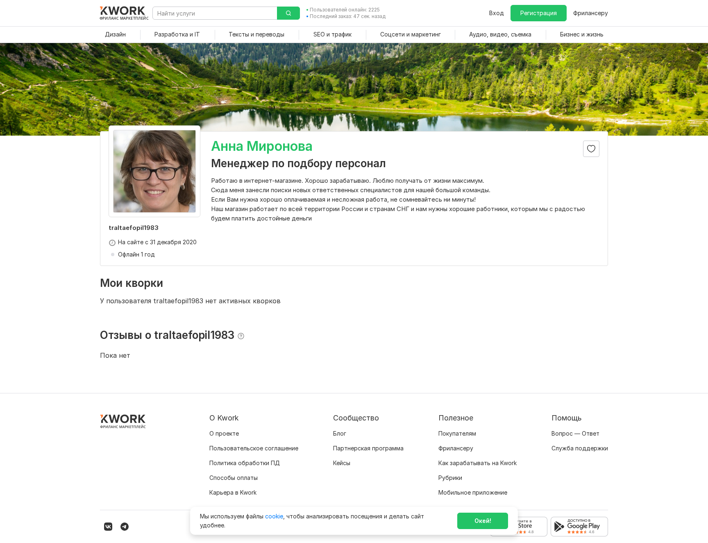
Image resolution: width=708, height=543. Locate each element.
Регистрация (538, 12)
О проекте (224, 433)
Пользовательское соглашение (253, 448)
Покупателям (457, 433)
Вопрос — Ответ (575, 433)
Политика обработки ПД (244, 462)
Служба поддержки (579, 448)
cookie (274, 516)
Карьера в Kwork (232, 492)
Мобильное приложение (472, 492)
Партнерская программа (368, 448)
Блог (339, 433)
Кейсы (341, 462)
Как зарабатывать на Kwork (477, 462)
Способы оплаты (233, 477)
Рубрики (450, 477)
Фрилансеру (590, 12)
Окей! (482, 520)
